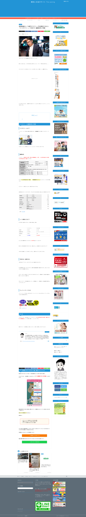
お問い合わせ (47, 20)
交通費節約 (20, 24)
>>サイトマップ (19, 511)
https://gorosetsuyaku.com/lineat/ (29, 341)
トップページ (21, 20)
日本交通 (23, 211)
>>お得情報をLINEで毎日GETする (34, 435)
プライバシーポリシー (30, 20)
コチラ (64, 378)
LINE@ (39, 20)
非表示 (36, 115)
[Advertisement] (43, 10)
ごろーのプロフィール (56, 20)
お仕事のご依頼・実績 (64, 20)
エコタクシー (24, 308)
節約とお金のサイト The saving (43, 2)
